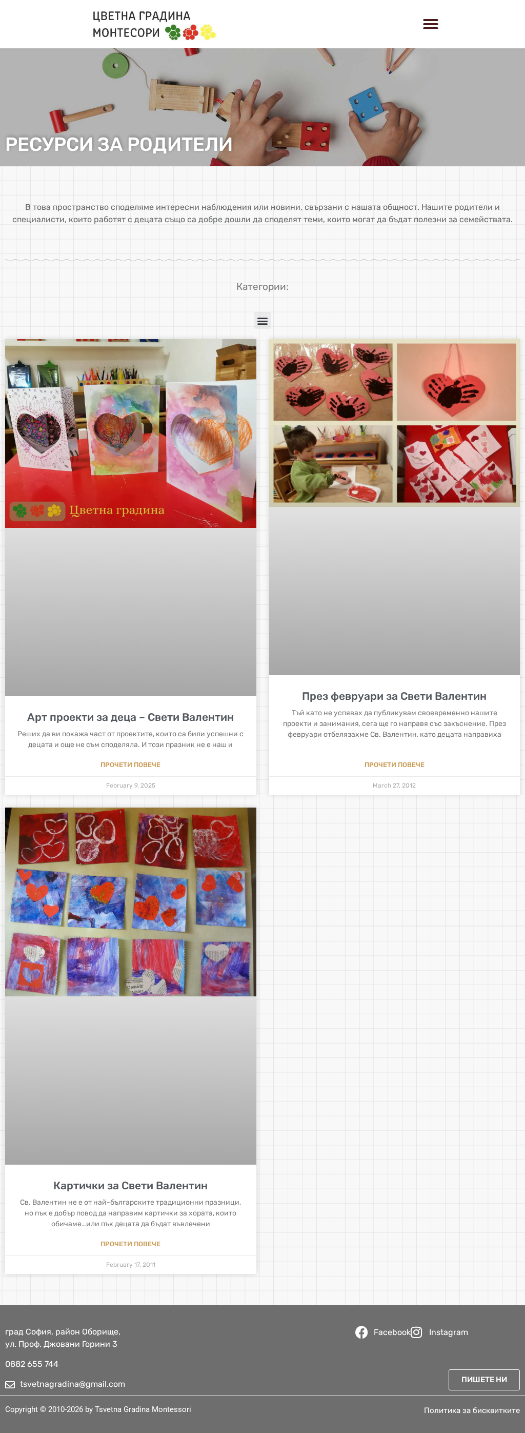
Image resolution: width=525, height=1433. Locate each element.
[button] (430, 24)
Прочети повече (130, 765)
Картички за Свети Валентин (130, 1185)
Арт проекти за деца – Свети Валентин (130, 717)
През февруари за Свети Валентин (394, 696)
